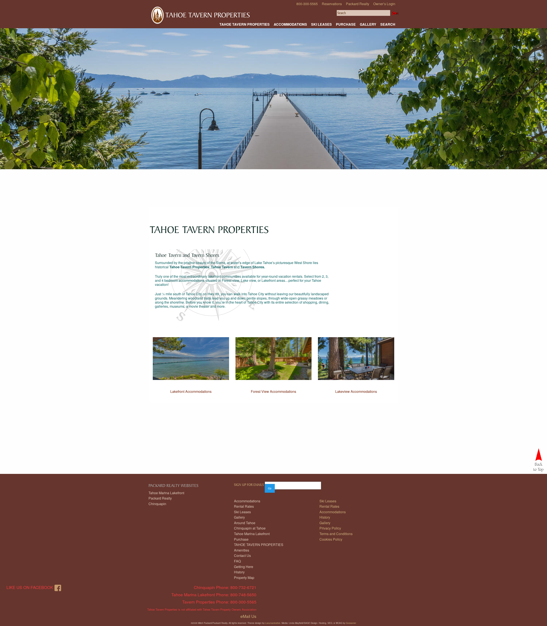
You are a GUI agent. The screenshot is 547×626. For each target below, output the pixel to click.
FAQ (237, 561)
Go (269, 488)
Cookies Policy (330, 539)
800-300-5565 (307, 3)
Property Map (244, 577)
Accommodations (290, 24)
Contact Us (242, 555)
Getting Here (243, 566)
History (239, 572)
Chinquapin (157, 503)
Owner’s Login (384, 3)
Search (387, 24)
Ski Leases (321, 24)
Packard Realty (357, 3)
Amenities (241, 550)
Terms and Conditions (336, 533)
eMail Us (248, 616)
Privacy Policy (330, 528)
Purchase (346, 24)
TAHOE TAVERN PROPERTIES (244, 24)
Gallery (368, 24)
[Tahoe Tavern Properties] (200, 10)
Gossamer (351, 623)
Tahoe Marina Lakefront (166, 492)
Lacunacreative (272, 623)
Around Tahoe (244, 522)
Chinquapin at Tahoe (250, 528)
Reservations (332, 3)
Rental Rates (244, 506)
